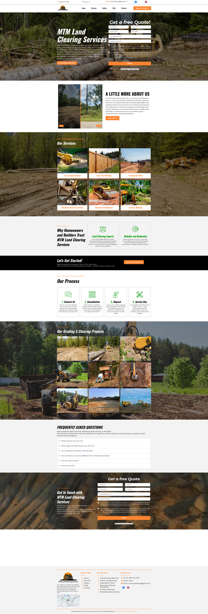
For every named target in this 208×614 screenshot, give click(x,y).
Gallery (104, 8)
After (61, 125)
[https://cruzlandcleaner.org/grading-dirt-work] (136, 160)
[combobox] (129, 36)
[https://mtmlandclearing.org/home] (63, 8)
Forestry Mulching (107, 589)
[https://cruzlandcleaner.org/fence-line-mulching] (104, 160)
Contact (124, 8)
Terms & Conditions (130, 611)
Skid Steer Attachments (110, 592)
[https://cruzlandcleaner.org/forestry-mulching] (136, 192)
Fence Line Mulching (108, 581)
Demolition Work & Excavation (107, 586)
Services (94, 8)
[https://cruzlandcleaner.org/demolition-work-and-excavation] (72, 192)
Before (98, 125)
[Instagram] (128, 587)
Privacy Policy (119, 611)
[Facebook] (123, 587)
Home (83, 8)
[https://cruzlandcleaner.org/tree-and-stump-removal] (72, 160)
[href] (68, 600)
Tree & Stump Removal (109, 578)
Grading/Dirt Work (107, 583)
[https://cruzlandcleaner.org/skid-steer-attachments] (104, 192)
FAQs (114, 8)
